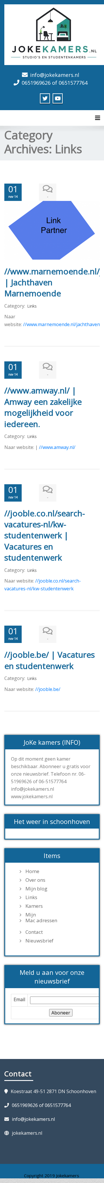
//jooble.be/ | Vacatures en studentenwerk (49, 660)
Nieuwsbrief (39, 941)
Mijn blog (36, 889)
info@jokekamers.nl (54, 74)
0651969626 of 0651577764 (55, 82)
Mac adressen (41, 920)
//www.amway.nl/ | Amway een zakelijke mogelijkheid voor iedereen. (43, 407)
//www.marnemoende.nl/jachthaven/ (62, 324)
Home (32, 871)
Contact (34, 932)
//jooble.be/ (48, 689)
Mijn (30, 915)
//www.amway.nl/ (57, 447)
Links (32, 306)
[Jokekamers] (54, 34)
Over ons (35, 880)
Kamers (34, 906)
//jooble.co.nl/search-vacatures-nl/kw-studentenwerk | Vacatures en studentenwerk (44, 535)
